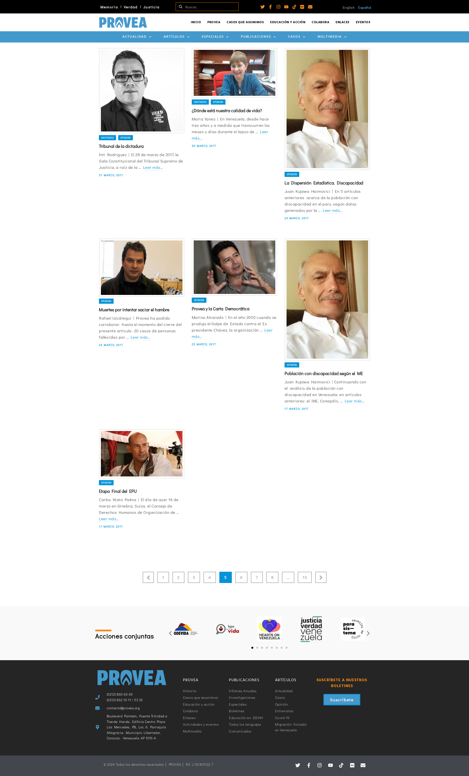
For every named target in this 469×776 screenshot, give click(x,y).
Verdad (131, 6)
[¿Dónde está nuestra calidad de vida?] (234, 73)
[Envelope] (310, 7)
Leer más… (153, 167)
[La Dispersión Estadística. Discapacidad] (327, 109)
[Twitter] (262, 7)
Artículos (174, 37)
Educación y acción (287, 22)
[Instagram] (278, 7)
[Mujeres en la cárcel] (327, 453)
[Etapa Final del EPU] (141, 453)
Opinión (125, 137)
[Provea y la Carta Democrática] (234, 267)
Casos (294, 37)
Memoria (109, 6)
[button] (170, 633)
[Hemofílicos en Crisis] (234, 464)
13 (305, 577)
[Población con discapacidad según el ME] (327, 299)
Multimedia (330, 37)
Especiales (213, 37)
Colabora (320, 22)
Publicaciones (256, 37)
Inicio (196, 22)
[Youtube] (286, 7)
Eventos (363, 22)
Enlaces (343, 22)
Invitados (107, 137)
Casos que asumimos (245, 22)
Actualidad (134, 37)
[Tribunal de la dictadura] (141, 90)
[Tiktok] (294, 7)
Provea (213, 22)
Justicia (151, 6)
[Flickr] (302, 7)
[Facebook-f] (270, 7)
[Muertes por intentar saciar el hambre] (141, 267)
